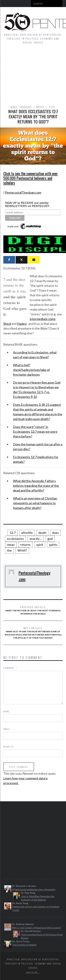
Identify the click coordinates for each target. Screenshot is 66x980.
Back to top (32, 972)
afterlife (27, 533)
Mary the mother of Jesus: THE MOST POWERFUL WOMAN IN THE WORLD (33, 610)
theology (26, 106)
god (50, 539)
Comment (10, 667)
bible (14, 106)
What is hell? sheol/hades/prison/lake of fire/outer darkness (31, 369)
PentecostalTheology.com (23, 192)
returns (25, 545)
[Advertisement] (33, 76)
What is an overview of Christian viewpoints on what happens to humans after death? (35, 503)
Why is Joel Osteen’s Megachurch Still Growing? (36, 927)
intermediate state (42, 319)
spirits (53, 545)
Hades (21, 324)
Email (6, 729)
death (42, 533)
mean (11, 545)
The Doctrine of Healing (24, 944)
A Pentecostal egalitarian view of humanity (34, 889)
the (9, 550)
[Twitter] (21, 260)
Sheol (7, 324)
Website (8, 746)
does (55, 533)
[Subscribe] (34, 260)
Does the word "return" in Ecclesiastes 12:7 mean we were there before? (35, 431)
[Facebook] (9, 260)
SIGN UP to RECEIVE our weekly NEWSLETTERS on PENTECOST (27, 204)
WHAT (22, 550)
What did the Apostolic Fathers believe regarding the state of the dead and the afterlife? (36, 485)
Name (6, 711)
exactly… (36, 539)
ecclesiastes (15, 539)
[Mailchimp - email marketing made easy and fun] (24, 229)
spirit (39, 545)
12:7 (13, 533)
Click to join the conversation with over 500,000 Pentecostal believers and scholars (30, 178)
